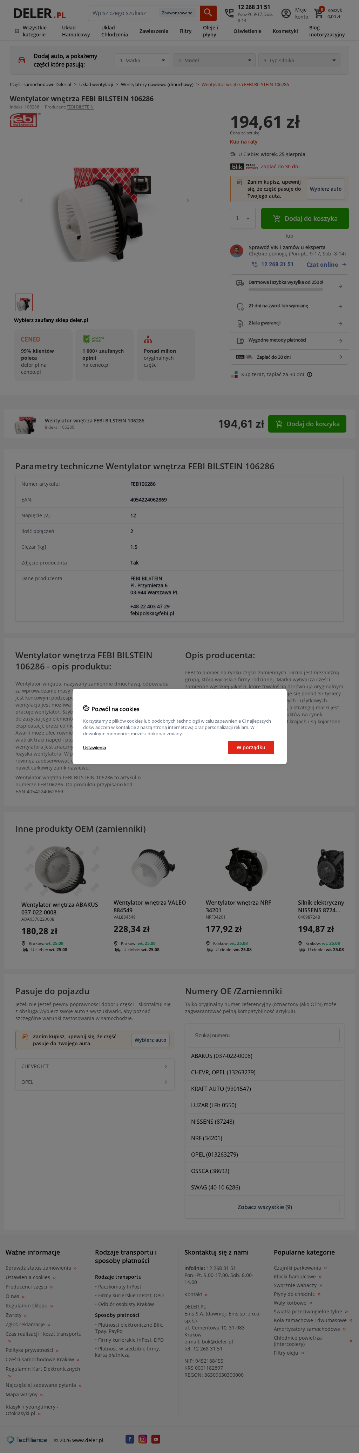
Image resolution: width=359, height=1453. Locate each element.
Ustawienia (94, 747)
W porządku (251, 747)
